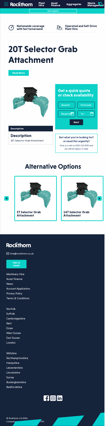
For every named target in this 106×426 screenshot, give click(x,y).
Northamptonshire (17, 357)
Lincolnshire (13, 372)
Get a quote (52, 11)
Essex (9, 327)
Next (75, 122)
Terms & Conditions (17, 297)
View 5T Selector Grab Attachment (25, 178)
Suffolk (10, 313)
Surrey (10, 376)
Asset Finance (55, 4)
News (9, 283)
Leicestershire (14, 367)
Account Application (18, 288)
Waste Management (96, 4)
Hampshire (12, 362)
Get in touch (16, 263)
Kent (9, 322)
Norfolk (10, 308)
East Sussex (13, 337)
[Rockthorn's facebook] (45, 398)
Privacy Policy (14, 293)
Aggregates (73, 4)
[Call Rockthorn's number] (99, 4)
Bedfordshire (14, 386)
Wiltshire (11, 352)
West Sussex (13, 332)
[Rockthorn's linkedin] (59, 398)
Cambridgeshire (15, 318)
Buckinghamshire (16, 381)
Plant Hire (42, 4)
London (10, 342)
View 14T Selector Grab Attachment (72, 178)
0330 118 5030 (81, 145)
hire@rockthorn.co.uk (22, 253)
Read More (18, 72)
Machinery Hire (15, 273)
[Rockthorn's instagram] (52, 398)
